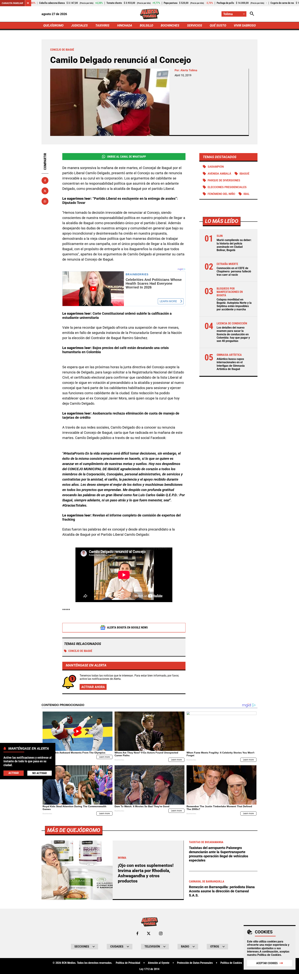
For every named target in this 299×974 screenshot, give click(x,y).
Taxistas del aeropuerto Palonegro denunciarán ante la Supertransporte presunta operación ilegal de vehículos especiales (218, 854)
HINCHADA (124, 25)
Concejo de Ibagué (80, 651)
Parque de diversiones (224, 180)
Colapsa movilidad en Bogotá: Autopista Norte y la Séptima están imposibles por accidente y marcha (234, 304)
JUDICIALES (79, 25)
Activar (13, 772)
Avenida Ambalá (219, 173)
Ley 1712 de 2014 (149, 969)
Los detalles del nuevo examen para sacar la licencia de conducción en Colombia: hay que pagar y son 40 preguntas (233, 334)
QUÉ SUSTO (218, 25)
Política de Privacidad (128, 963)
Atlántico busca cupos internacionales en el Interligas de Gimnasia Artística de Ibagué (231, 364)
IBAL (246, 194)
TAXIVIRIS (102, 25)
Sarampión (216, 166)
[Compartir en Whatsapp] (45, 201)
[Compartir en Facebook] (45, 180)
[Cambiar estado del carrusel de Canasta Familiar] (28, 3)
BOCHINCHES (170, 25)
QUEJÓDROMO (53, 25)
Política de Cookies (269, 954)
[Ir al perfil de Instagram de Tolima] (160, 933)
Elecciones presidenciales (227, 187)
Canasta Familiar (12, 3)
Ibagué (244, 173)
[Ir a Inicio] (149, 14)
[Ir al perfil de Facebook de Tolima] (137, 933)
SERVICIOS (194, 25)
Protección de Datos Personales (195, 963)
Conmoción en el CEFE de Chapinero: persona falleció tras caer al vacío (234, 271)
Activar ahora (93, 687)
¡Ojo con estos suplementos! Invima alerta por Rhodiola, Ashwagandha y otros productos (146, 873)
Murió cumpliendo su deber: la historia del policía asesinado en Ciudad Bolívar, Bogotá (234, 245)
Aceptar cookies (267, 963)
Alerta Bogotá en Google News (127, 627)
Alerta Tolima (188, 70)
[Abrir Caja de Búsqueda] (252, 14)
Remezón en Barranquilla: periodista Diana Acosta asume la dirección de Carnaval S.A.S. (222, 891)
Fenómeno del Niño (221, 194)
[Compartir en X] (45, 190)
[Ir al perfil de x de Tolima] (148, 933)
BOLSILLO (146, 25)
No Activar (39, 773)
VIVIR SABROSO (245, 25)
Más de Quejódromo (73, 830)
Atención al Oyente (158, 963)
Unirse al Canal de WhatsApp (126, 156)
